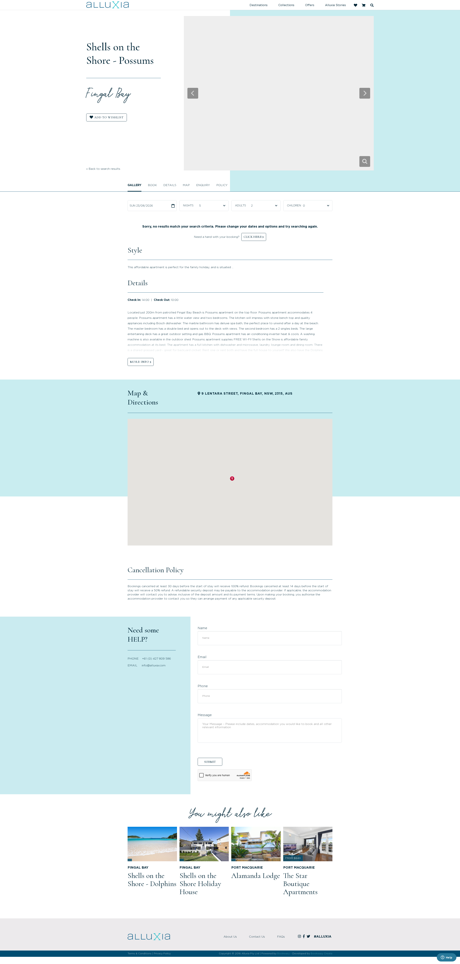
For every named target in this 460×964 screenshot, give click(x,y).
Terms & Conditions (139, 953)
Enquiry (203, 185)
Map (186, 185)
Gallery (134, 185)
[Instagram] (300, 936)
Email (202, 657)
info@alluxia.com (153, 665)
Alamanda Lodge (255, 875)
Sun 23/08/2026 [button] (141, 205)
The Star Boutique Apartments (300, 883)
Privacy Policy (162, 953)
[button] (232, 478)
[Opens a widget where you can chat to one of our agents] (446, 957)
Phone (203, 686)
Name (202, 628)
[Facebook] (304, 936)
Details (169, 185)
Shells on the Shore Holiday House (200, 883)
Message (205, 715)
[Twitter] (309, 936)
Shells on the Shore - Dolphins (152, 879)
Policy (221, 185)
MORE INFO (139, 362)
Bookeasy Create (321, 953)
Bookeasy (283, 953)
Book (152, 185)
